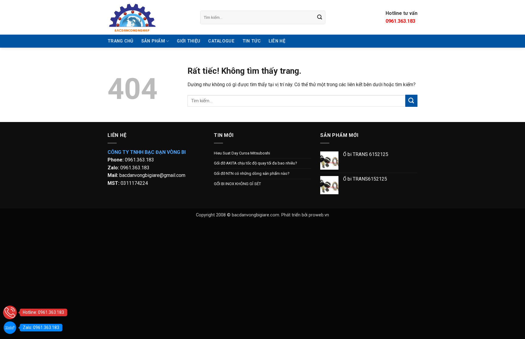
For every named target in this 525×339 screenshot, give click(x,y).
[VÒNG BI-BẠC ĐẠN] (149, 17)
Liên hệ (277, 41)
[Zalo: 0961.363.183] (10, 327)
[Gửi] (320, 17)
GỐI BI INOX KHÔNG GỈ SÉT (237, 183)
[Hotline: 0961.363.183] (10, 312)
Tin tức (251, 41)
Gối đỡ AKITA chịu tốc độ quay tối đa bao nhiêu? (255, 163)
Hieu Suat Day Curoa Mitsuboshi (242, 153)
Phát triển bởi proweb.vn (305, 215)
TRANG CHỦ (120, 41)
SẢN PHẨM (153, 41)
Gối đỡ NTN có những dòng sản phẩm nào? (252, 173)
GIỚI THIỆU (188, 41)
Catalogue (221, 41)
